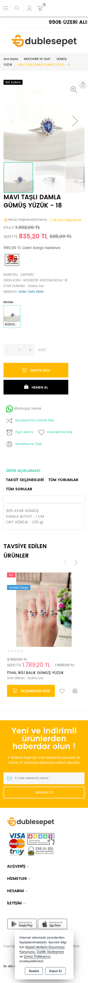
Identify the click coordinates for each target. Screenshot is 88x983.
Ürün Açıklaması (23, 471)
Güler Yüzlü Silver (31, 291)
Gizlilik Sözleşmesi (50, 951)
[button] (75, 89)
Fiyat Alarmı (24, 432)
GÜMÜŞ (62, 59)
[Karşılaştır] (75, 691)
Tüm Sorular (19, 489)
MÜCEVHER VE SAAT (37, 59)
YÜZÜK (8, 65)
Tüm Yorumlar (63, 480)
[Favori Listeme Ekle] (62, 691)
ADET (42, 350)
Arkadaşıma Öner (28, 444)
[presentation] (65, 562)
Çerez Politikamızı (37, 956)
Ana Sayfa (11, 59)
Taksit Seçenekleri (25, 480)
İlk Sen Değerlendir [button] (68, 220)
